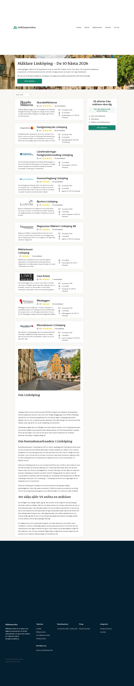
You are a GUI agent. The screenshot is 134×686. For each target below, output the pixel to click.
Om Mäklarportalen (43, 635)
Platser (86, 27)
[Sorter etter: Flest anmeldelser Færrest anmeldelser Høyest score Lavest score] (23, 94)
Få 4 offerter (30, 81)
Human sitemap (84, 629)
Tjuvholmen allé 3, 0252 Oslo (67, 629)
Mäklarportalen (11, 624)
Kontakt (108, 27)
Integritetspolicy (106, 629)
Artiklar (78, 27)
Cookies (103, 632)
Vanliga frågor (41, 638)
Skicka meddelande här (44, 650)
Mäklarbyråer (97, 27)
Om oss (116, 27)
